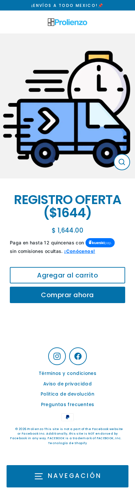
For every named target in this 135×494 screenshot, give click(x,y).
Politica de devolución (67, 394)
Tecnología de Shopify (67, 443)
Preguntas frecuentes (67, 404)
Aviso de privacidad (67, 384)
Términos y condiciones (67, 373)
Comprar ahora (67, 294)
